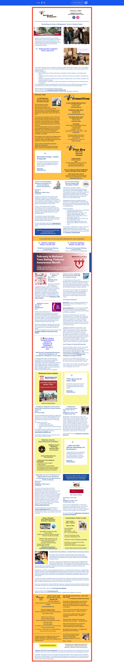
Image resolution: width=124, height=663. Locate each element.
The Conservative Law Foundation (73, 352)
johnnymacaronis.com (76, 178)
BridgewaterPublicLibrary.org (76, 114)
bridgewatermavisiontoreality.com (56, 90)
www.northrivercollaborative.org (48, 548)
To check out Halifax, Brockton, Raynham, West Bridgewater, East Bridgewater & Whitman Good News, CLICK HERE (76, 477)
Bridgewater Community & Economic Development (76, 513)
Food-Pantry (76, 132)
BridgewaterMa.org (76, 107)
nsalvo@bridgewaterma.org (42, 509)
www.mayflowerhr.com (48, 455)
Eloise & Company (82, 539)
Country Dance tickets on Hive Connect (76, 548)
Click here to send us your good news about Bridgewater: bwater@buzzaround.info (47, 232)
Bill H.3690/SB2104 (68, 308)
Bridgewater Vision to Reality (48, 373)
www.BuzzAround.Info (48, 645)
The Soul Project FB (52, 591)
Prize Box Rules (48, 624)
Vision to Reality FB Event (42, 505)
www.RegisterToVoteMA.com (43, 432)
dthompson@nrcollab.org (48, 547)
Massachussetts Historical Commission (45, 144)
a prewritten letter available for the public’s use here (74, 354)
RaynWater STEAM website (72, 232)
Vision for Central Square (48, 403)
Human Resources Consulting (48, 441)
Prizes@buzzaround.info (48, 618)
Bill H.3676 (66, 302)
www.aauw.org (57, 223)
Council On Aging (76, 121)
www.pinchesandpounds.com (76, 165)
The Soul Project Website (59, 588)
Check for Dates (76, 140)
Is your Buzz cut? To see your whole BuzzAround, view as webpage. (62, 239)
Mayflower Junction (48, 440)
